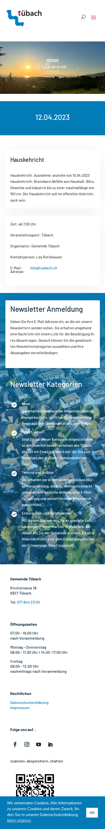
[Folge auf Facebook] (15, 744)
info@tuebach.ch (43, 268)
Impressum (20, 707)
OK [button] (92, 813)
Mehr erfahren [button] (19, 821)
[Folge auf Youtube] (38, 744)
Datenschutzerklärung (29, 702)
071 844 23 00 (28, 602)
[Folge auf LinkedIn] (50, 744)
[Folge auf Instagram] (27, 744)
